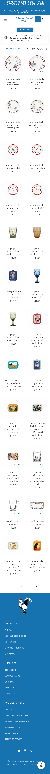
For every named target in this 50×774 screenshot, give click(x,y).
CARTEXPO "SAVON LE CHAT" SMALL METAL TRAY (13, 294)
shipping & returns (14, 648)
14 (36, 586)
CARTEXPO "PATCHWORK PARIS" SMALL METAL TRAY (13, 476)
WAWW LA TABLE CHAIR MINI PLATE (37, 166)
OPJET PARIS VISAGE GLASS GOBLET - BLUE (37, 294)
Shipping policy (12, 768)
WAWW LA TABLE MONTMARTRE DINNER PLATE (13, 82)
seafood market (13, 676)
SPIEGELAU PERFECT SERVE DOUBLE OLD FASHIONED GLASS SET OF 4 (37, 478)
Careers (9, 710)
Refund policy (17, 764)
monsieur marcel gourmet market (24, 761)
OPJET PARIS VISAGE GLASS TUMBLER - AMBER (37, 251)
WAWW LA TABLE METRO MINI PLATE (13, 166)
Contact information (25, 768)
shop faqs (10, 654)
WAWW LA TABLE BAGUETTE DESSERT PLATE (37, 125)
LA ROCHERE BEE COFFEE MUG (13, 522)
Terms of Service (13, 739)
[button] (5, 19)
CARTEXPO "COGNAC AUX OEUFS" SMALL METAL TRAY (37, 338)
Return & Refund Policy (17, 722)
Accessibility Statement (17, 716)
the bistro (10, 670)
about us (9, 688)
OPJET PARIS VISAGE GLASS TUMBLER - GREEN (13, 251)
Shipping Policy (12, 728)
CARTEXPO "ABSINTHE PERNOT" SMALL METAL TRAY (12, 427)
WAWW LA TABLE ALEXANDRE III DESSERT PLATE (13, 125)
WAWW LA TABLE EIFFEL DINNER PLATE (37, 82)
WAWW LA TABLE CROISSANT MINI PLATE (37, 208)
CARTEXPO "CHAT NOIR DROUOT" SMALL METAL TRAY (37, 564)
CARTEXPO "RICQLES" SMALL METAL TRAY (37, 383)
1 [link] (7, 587)
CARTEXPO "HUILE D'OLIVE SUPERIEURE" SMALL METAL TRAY (13, 565)
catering (9, 682)
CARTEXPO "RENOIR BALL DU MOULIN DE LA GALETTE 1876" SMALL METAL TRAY (37, 429)
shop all (9, 630)
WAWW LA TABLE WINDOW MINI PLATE (13, 208)
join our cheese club (15, 636)
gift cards (10, 642)
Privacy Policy (12, 733)
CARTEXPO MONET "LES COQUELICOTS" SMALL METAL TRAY (13, 383)
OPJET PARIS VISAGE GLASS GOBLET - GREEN (13, 337)
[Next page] (43, 587)
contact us (11, 694)
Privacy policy (28, 764)
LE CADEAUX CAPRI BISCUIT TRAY (37, 522)
